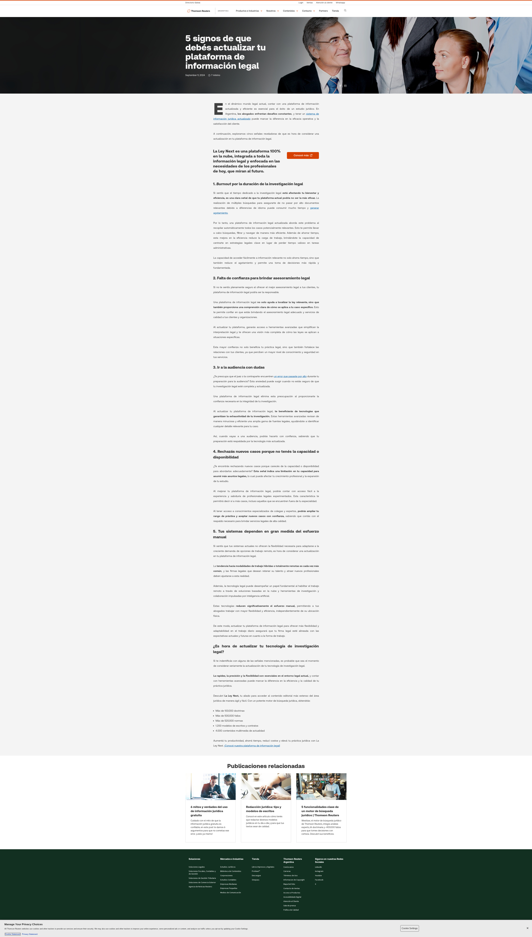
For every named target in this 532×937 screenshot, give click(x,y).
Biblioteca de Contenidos (230, 871)
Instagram (319, 871)
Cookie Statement (12, 934)
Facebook (319, 880)
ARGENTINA (223, 11)
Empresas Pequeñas (228, 888)
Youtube (318, 875)
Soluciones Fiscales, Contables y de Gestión (202, 872)
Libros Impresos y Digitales (263, 867)
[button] (249, 11)
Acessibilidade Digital (292, 897)
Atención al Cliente (291, 901)
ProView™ (256, 871)
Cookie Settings (410, 928)
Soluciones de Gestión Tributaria (202, 878)
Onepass (255, 880)
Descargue (256, 875)
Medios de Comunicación (230, 892)
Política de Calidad (291, 910)
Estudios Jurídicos (228, 867)
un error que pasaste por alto (290, 376)
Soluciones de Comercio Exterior (202, 882)
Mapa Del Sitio (289, 884)
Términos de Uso (290, 875)
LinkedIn (318, 867)
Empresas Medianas (228, 884)
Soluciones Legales (197, 867)
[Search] (345, 10)
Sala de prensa (289, 905)
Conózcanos (288, 867)
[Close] (528, 928)
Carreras (287, 871)
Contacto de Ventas (291, 888)
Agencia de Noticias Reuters (200, 886)
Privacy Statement (29, 934)
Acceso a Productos (291, 893)
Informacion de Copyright (294, 880)
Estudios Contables (228, 880)
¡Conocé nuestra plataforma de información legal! (252, 745)
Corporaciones (226, 875)
